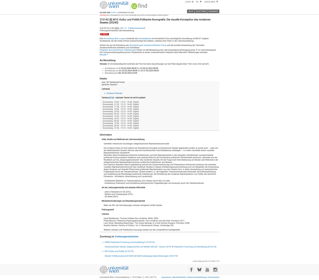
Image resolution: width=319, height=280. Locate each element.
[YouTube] (207, 270)
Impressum (166, 277)
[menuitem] (199, 2)
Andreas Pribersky (114, 93)
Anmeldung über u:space (115, 38)
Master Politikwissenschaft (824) (119, 256)
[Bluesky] (199, 270)
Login (188, 2)
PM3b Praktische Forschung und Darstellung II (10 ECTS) (130, 242)
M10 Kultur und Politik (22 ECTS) (119, 251)
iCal (111, 97)
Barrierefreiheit (179, 277)
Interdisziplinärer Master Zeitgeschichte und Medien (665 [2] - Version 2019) (138, 247)
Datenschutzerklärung (196, 277)
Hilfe (191, 11)
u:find (113, 12)
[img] (139, 7)
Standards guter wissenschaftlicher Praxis (147, 45)
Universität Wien (108, 2)
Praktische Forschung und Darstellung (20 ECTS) (195, 247)
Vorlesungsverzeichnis (126, 236)
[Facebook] (191, 270)
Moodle (103, 55)
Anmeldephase (144, 38)
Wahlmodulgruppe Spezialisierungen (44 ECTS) (157, 256)
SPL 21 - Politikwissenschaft (132, 28)
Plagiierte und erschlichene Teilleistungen (118, 50)
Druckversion (213, 277)
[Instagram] (215, 270)
